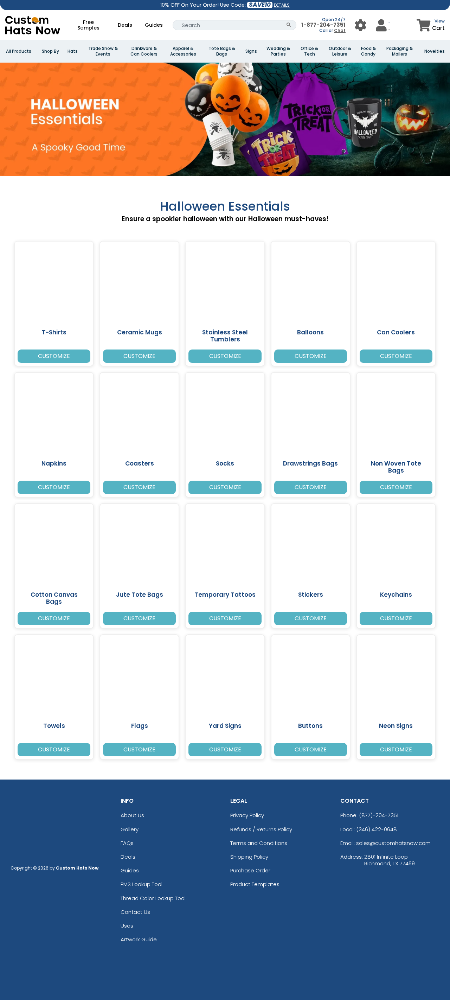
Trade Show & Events (103, 51)
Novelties (434, 51)
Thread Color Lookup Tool (153, 898)
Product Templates (254, 884)
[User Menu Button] (360, 25)
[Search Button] (288, 25)
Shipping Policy (249, 856)
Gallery (130, 829)
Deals (125, 24)
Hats (73, 51)
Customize (54, 356)
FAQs (127, 843)
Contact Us (135, 912)
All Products (18, 51)
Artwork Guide (139, 939)
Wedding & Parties (278, 51)
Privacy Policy (247, 815)
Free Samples (88, 25)
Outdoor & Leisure (340, 51)
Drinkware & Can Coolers (144, 51)
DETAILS (282, 5)
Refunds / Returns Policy (261, 829)
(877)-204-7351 (378, 815)
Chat (340, 30)
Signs (251, 51)
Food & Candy (368, 51)
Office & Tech (309, 51)
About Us (132, 815)
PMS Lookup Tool (141, 884)
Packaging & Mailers (399, 51)
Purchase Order (250, 870)
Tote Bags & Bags (221, 51)
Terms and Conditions (258, 843)
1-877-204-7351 (323, 24)
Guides (154, 24)
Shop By (50, 51)
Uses (127, 925)
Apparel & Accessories (183, 51)
